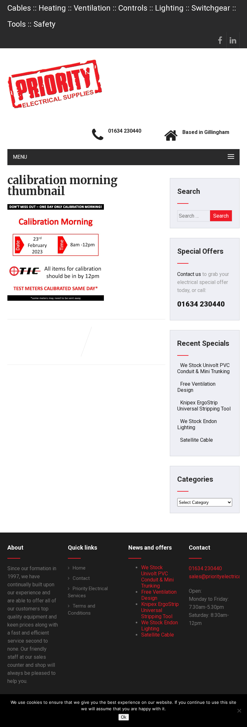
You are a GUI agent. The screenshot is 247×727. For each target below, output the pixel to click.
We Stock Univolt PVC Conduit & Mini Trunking (203, 368)
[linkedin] (233, 40)
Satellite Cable (196, 440)
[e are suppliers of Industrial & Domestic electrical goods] (54, 83)
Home (79, 568)
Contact (81, 578)
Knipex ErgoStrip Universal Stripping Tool (204, 406)
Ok (123, 717)
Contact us (189, 274)
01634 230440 (205, 568)
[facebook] (220, 40)
